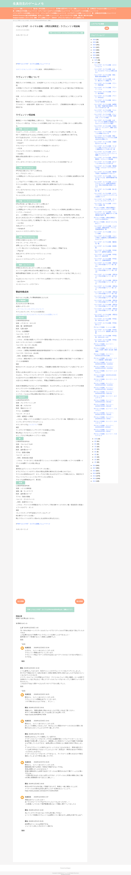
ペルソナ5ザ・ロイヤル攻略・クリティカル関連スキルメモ (105, 132)
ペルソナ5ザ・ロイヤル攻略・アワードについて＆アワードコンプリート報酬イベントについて (105, 153)
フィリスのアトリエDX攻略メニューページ (84, 11)
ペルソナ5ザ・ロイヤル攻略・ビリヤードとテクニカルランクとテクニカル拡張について (105, 195)
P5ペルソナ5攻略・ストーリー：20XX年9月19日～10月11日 (104, 392)
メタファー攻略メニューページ (22, 8)
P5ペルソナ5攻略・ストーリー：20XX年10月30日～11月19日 (104, 384)
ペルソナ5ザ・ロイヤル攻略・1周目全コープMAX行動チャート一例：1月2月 (105, 270)
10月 (96, 439)
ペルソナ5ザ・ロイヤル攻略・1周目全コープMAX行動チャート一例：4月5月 (105, 310)
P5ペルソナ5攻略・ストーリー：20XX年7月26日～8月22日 (104, 405)
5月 (95, 451)
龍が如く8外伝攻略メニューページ (44, 8)
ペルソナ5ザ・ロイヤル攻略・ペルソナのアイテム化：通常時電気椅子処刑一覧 (105, 177)
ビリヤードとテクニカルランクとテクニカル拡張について (37, 314)
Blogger (68, 868)
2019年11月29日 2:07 (41, 797)
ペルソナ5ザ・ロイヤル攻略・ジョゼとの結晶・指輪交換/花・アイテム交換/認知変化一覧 (105, 227)
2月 (95, 459)
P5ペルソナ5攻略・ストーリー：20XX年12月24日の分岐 (104, 354)
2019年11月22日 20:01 (36, 707)
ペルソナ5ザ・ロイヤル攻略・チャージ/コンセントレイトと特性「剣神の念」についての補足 (105, 116)
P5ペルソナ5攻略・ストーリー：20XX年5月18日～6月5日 (104, 430)
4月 (95, 454)
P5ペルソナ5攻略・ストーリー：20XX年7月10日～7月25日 (104, 413)
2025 (94, 42)
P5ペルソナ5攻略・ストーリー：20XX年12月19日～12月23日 (104, 363)
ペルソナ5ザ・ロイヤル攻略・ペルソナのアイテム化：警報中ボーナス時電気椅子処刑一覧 (105, 213)
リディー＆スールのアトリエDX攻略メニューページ (54, 11)
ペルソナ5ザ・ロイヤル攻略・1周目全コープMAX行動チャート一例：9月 (105, 292)
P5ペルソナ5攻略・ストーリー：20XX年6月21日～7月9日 (104, 417)
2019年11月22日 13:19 (31, 668)
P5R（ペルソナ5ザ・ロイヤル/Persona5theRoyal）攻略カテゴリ (50, 609)
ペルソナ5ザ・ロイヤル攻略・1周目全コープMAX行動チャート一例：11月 (105, 282)
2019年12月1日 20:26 (36, 821)
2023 (94, 47)
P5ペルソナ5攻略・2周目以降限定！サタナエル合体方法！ (105, 218)
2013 (94, 478)
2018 (94, 465)
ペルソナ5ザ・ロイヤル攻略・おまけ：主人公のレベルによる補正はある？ (105, 70)
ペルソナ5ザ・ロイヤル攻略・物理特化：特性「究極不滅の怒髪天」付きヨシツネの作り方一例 (105, 106)
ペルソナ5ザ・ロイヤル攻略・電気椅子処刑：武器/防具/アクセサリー (105, 172)
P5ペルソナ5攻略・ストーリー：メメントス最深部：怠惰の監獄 (105, 359)
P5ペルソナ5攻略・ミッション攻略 (104, 327)
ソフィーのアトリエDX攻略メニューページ (26, 13)
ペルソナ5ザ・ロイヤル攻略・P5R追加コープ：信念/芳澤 (105, 255)
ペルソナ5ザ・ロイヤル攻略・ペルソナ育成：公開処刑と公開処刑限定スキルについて (105, 237)
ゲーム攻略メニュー (44, 17)
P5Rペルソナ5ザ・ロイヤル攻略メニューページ (33, 64)
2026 (94, 39)
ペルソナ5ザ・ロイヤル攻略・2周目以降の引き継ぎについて (105, 315)
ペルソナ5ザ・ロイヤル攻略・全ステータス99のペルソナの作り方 (105, 162)
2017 (94, 468)
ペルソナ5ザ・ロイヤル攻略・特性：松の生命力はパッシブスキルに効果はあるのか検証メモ (105, 137)
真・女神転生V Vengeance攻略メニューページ (101, 8)
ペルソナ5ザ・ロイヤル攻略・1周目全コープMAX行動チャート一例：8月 (105, 296)
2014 (94, 476)
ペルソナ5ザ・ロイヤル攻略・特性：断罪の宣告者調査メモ (105, 75)
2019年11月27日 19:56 (36, 734)
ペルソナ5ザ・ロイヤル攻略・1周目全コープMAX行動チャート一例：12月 (105, 276)
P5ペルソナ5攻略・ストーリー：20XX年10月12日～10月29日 (104, 388)
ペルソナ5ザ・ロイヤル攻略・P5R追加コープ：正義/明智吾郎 (105, 259)
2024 (94, 44)
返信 (21, 640)
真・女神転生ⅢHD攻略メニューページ (25, 11)
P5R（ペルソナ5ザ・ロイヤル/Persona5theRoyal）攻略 (66, 33)
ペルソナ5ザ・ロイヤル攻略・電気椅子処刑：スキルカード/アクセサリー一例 (105, 167)
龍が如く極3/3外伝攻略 (86, 15)
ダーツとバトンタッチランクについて (30, 309)
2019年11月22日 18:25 (41, 694)
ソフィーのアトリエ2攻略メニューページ (53, 13)
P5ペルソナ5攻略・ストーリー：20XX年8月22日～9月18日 (104, 401)
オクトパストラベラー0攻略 (68, 15)
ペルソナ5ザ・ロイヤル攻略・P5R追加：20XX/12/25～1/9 (105, 340)
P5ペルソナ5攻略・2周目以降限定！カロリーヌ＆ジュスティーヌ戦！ (105, 208)
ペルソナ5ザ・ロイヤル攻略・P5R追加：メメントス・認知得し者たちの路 (105, 331)
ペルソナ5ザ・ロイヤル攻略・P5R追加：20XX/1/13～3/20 (105, 319)
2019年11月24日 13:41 (41, 721)
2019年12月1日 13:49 (36, 810)
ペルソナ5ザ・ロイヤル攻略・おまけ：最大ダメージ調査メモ (104, 79)
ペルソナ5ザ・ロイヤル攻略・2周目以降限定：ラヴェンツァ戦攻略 (105, 158)
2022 (94, 50)
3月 (95, 457)
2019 (94, 57)
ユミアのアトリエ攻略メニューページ (79, 13)
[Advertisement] (50, 48)
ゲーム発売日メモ (78, 17)
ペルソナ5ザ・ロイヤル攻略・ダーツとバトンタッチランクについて (105, 200)
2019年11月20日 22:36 (41, 647)
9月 (95, 441)
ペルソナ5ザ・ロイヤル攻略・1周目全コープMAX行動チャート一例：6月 (105, 305)
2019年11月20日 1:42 (31, 628)
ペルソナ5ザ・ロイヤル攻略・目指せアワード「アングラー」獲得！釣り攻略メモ (105, 127)
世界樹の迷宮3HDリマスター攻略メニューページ (71, 8)
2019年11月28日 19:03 (36, 784)
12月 (96, 60)
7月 (95, 446)
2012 (94, 481)
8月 (95, 444)
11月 (96, 62)
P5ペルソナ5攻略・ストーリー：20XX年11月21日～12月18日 (104, 367)
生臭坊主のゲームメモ (28, 3)
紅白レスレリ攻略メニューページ (48, 15)
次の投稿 (20, 601)
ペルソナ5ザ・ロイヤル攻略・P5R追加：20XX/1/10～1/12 (105, 336)
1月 (95, 462)
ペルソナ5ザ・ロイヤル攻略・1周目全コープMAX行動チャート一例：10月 (105, 287)
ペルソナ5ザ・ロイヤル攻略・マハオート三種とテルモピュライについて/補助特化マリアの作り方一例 (105, 147)
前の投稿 (80, 601)
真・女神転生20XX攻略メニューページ (104, 13)
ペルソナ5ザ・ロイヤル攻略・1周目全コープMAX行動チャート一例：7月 (105, 301)
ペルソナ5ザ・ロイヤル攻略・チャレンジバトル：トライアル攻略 (105, 110)
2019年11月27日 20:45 (41, 762)
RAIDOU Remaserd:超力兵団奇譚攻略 (25, 15)
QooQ (68, 874)
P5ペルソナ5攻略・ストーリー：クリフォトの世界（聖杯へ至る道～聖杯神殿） (105, 349)
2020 (94, 55)
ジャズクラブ (33, 424)
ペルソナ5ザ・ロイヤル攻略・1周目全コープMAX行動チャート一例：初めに (105, 264)
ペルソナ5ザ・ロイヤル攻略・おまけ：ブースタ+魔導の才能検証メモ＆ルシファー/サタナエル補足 (105, 121)
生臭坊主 (28, 647)
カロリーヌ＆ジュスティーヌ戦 (27, 69)
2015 (94, 473)
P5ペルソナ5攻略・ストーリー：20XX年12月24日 (104, 344)
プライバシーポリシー (65, 17)
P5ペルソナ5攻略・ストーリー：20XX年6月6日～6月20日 (104, 426)
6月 (95, 449)
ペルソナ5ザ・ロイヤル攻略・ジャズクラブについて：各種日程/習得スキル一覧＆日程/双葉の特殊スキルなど (105, 184)
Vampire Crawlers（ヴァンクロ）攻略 (25, 17)
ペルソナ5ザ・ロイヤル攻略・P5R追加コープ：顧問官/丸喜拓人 (105, 251)
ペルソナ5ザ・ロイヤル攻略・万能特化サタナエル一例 (105, 142)
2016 (94, 470)
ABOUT (54, 17)
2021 (94, 52)
